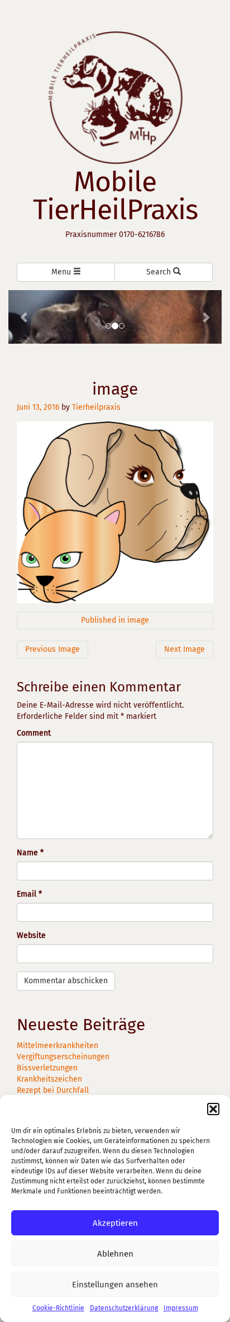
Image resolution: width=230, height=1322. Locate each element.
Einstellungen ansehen (115, 1285)
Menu (62, 272)
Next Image (184, 649)
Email (29, 894)
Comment (34, 733)
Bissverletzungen (47, 1068)
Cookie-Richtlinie (58, 1308)
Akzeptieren (115, 1223)
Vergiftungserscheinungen (63, 1057)
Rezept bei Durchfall (53, 1090)
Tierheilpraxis (96, 407)
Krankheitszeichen (49, 1079)
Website (31, 935)
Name (30, 852)
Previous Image (52, 649)
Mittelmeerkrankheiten (57, 1045)
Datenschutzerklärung (124, 1308)
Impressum (181, 1308)
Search (159, 272)
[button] (213, 1109)
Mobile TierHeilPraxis (115, 195)
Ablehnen (115, 1254)
